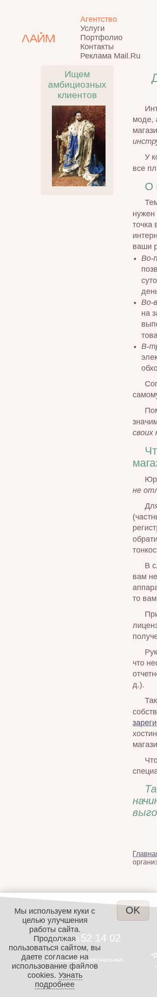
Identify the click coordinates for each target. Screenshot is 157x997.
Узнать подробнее (58, 980)
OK (133, 910)
